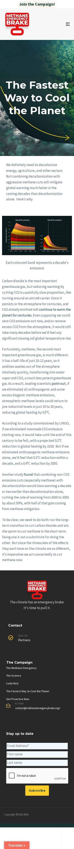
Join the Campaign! (37, 4)
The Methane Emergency (21, 668)
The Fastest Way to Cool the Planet (27, 691)
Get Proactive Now (17, 699)
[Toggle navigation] (59, 24)
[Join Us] (37, 638)
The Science (13, 675)
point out (59, 383)
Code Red (12, 683)
